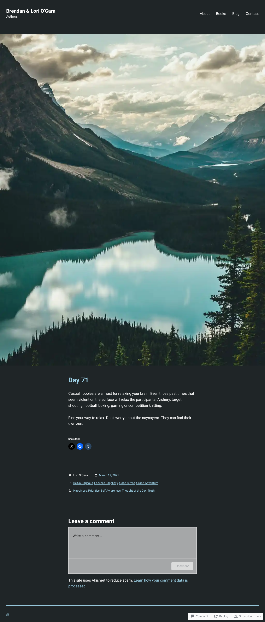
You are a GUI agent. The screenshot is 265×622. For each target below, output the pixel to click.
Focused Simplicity (106, 483)
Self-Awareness (111, 490)
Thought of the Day (134, 490)
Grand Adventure (147, 483)
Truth (151, 490)
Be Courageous (83, 483)
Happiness (80, 490)
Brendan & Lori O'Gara (30, 11)
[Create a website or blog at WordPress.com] (7, 615)
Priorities (94, 490)
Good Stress (127, 483)
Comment (182, 566)
